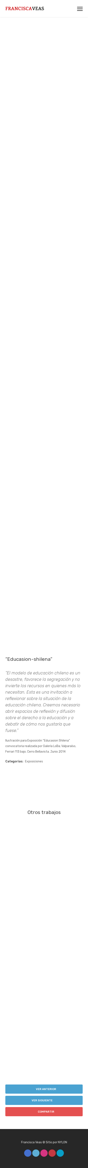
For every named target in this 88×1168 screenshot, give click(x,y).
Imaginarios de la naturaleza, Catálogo (44, 950)
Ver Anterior (45, 1089)
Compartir (45, 1111)
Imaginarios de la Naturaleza (44, 876)
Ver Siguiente (42, 1100)
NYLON (62, 1142)
